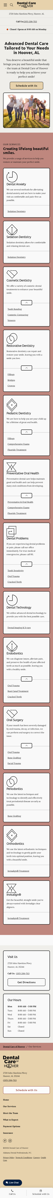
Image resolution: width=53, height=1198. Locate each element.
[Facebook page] (5, 1141)
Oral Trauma (14, 576)
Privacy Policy (8, 1157)
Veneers (11, 320)
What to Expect (10, 1119)
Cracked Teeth (15, 582)
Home (6, 1099)
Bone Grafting (14, 757)
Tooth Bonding (15, 309)
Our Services (9, 1106)
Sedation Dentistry (17, 211)
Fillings (11, 374)
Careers (36, 1157)
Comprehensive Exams (18, 444)
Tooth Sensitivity (16, 570)
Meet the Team (10, 1113)
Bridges (11, 380)
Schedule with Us (26, 85)
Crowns (11, 385)
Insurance (8, 1133)
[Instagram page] (10, 1141)
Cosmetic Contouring (18, 314)
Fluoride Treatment (17, 449)
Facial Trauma (14, 763)
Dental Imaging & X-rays (19, 627)
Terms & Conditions (23, 1157)
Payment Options (11, 1126)
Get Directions (26, 982)
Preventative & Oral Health (20, 502)
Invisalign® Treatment (18, 871)
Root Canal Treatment (18, 691)
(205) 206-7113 (30, 21)
